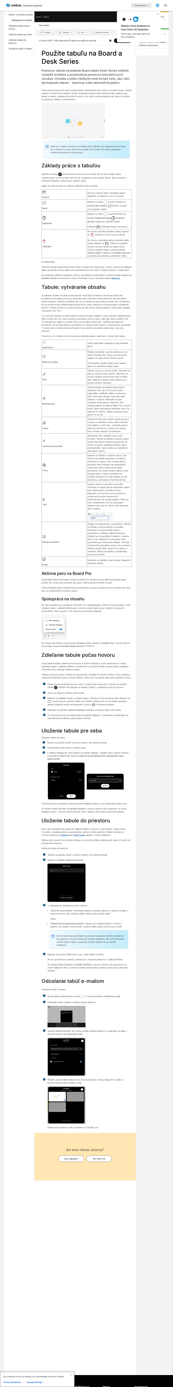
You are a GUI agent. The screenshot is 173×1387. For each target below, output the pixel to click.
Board (64, 835)
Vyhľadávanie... (141, 5)
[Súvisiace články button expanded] (165, 34)
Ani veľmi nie (99, 1158)
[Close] (71, 1375)
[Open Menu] (165, 5)
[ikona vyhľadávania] (133, 5)
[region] (37, 1379)
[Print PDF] (110, 40)
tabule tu (115, 278)
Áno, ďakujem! (71, 1158)
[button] (157, 5)
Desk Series (79, 835)
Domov (38, 17)
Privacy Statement (12, 1382)
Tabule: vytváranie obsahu (20, 14)
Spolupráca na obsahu (22, 20)
